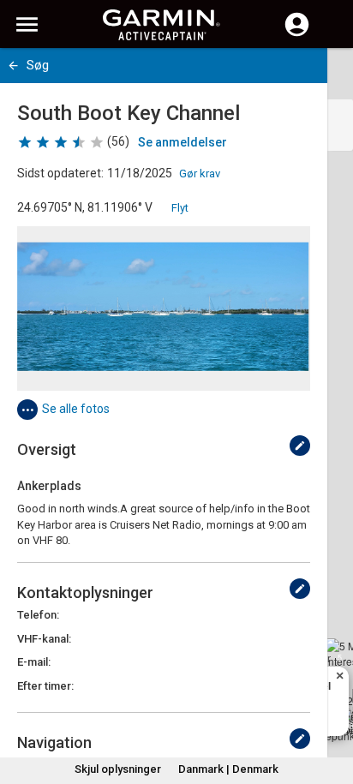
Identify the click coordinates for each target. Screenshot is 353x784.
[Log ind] (297, 34)
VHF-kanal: (44, 638)
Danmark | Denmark (228, 769)
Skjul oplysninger (118, 769)
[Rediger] (300, 445)
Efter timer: (45, 685)
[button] (331, 706)
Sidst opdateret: (60, 173)
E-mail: (34, 661)
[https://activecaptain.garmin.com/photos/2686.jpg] (163, 308)
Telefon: (38, 614)
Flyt (179, 207)
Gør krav (199, 173)
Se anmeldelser (182, 142)
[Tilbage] (13, 65)
